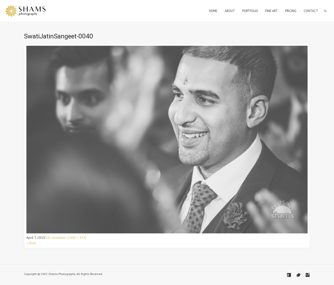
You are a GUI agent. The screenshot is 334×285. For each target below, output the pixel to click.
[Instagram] (307, 275)
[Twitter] (298, 275)
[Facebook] (289, 275)
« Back (31, 243)
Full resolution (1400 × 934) (65, 237)
